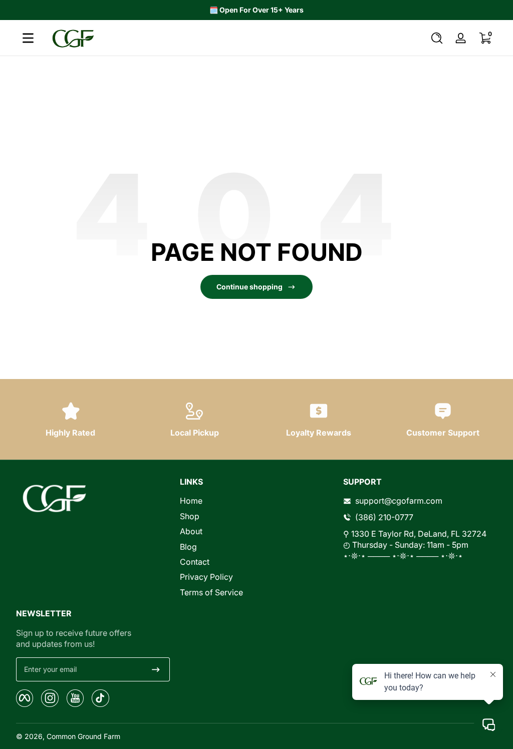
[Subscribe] (156, 669)
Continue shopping (249, 286)
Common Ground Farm (83, 736)
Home (191, 501)
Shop (189, 516)
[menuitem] (257, 500)
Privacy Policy (206, 577)
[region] (256, 10)
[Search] (437, 38)
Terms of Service (211, 592)
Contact (194, 562)
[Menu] (28, 38)
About (191, 531)
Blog (188, 547)
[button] (437, 38)
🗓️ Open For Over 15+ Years (256, 10)
